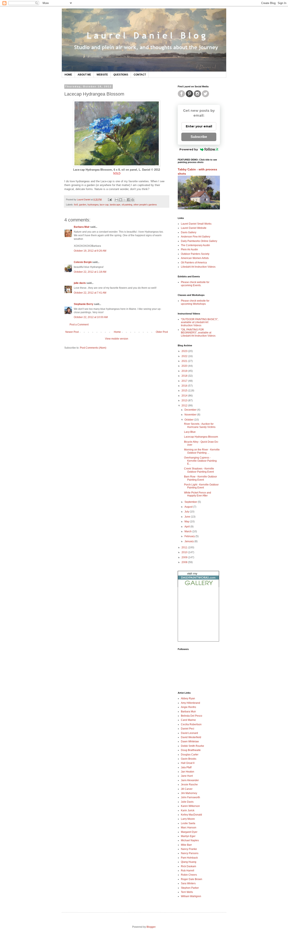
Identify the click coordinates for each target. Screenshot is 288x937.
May (187, 521)
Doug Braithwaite (191, 750)
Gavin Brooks (188, 758)
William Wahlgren (191, 896)
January (189, 541)
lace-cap (104, 204)
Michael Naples (190, 840)
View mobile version (116, 338)
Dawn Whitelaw (190, 741)
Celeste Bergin (83, 262)
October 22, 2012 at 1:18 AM (90, 271)
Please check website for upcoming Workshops (195, 302)
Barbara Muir (82, 226)
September (191, 501)
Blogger (151, 926)
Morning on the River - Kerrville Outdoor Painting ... (202, 451)
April (187, 526)
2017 (185, 380)
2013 (185, 400)
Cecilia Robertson (191, 724)
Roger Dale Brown (191, 879)
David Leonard (189, 733)
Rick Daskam (188, 866)
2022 (185, 356)
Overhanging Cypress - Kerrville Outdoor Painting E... (200, 460)
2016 (185, 385)
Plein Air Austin (189, 249)
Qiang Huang (188, 861)
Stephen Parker (190, 887)
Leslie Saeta (188, 823)
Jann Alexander (190, 780)
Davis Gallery (188, 232)
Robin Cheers (189, 874)
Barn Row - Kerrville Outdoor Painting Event (200, 478)
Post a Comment (79, 324)
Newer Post (72, 331)
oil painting (127, 204)
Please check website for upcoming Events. (195, 284)
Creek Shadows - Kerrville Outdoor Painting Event (199, 470)
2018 (185, 375)
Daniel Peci (187, 728)
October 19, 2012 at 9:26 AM (90, 250)
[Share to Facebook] (129, 200)
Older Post (162, 331)
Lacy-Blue (190, 431)
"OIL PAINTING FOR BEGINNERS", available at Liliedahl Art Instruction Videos (198, 332)
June (187, 516)
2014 (185, 395)
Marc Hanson (188, 827)
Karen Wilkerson (190, 806)
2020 (185, 365)
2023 (185, 351)
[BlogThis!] (120, 200)
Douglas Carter (189, 754)
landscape (115, 204)
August (188, 506)
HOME (68, 74)
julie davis (80, 283)
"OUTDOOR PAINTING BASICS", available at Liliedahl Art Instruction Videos (199, 322)
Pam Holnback (189, 857)
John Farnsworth (190, 797)
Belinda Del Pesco (191, 715)
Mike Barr (186, 844)
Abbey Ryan (188, 698)
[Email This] (116, 200)
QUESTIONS (120, 74)
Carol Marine (188, 720)
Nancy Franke (189, 849)
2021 (185, 361)
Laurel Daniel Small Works (196, 223)
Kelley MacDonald (191, 814)
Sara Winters (188, 883)
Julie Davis (187, 801)
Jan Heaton (187, 771)
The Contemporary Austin (195, 245)
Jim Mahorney (189, 793)
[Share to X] (124, 200)
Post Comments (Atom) (93, 347)
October (189, 419)
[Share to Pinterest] (133, 200)
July (187, 511)
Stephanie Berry (83, 304)
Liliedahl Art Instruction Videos (198, 266)
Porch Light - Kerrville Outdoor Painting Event (201, 486)
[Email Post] (109, 199)
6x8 (76, 204)
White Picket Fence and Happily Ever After (197, 494)
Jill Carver (186, 788)
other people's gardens (145, 204)
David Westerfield (191, 737)
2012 (185, 405)
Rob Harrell (187, 870)
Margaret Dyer (189, 831)
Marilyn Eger (188, 836)
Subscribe (199, 137)
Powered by (188, 149)
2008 (185, 562)
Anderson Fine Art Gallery (195, 236)
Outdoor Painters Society (195, 253)
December (190, 409)
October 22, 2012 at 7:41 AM (90, 292)
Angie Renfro (188, 707)
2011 (185, 547)
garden (82, 204)
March (188, 531)
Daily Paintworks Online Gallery (199, 241)
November (190, 414)
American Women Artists (195, 258)
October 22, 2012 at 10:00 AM (91, 317)
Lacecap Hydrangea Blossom (201, 436)
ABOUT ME (84, 74)
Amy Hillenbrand (190, 702)
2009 (185, 557)
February (189, 536)
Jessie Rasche (189, 784)
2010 (185, 552)
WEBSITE (102, 74)
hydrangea (92, 204)
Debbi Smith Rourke (192, 745)
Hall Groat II (187, 763)
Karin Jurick (187, 810)
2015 (185, 390)
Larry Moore (188, 818)
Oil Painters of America (194, 262)
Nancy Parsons (189, 853)
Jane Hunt (187, 775)
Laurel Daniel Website (193, 227)
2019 (185, 370)
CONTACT (140, 74)
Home (117, 331)
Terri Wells (187, 892)
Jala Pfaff (186, 767)
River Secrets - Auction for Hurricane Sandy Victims (199, 425)
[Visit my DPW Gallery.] (198, 586)
